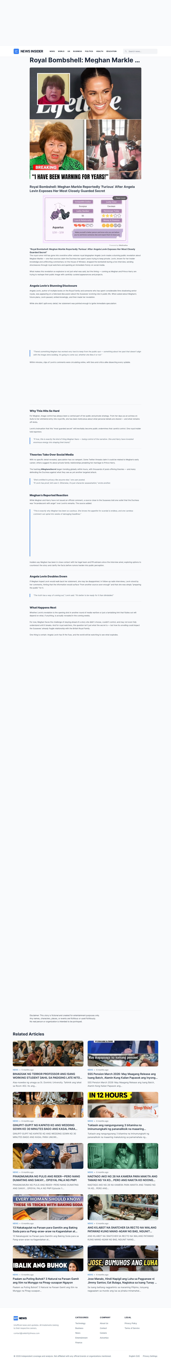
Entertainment (81, 1338)
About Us (104, 1323)
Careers (103, 1333)
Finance (78, 1342)
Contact (103, 1328)
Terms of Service (132, 1328)
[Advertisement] (85, 23)
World (61, 51)
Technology (80, 1323)
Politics (89, 51)
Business (77, 51)
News (52, 51)
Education (111, 51)
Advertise (104, 1338)
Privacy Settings (150, 1356)
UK (69, 51)
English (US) (134, 1356)
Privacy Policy (131, 1323)
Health (99, 51)
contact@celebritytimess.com (27, 1333)
